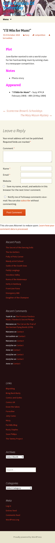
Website (7, 180)
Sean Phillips (11, 434)
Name (6, 168)
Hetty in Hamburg (13, 284)
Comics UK (10, 402)
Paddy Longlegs (13, 270)
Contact (20, 331)
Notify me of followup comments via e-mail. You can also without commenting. (25, 200)
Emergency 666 (12, 293)
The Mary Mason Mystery (36, 115)
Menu (6, 19)
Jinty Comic (11, 416)
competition (40, 35)
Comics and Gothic (14, 397)
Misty (8, 420)
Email (6, 174)
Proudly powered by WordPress (27, 537)
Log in (8, 506)
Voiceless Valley (13, 274)
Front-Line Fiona (13, 288)
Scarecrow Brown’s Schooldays (22, 111)
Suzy (27, 35)
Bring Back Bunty (13, 393)
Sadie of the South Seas (16, 265)
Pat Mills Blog (11, 425)
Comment (9, 148)
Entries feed (11, 510)
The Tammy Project (14, 438)
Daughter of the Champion (17, 297)
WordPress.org (12, 519)
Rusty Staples (12, 429)
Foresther (10, 411)
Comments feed (13, 515)
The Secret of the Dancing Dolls (19, 247)
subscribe (25, 200)
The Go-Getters (13, 252)
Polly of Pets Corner (14, 256)
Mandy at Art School (14, 261)
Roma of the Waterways (16, 279)
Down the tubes (13, 406)
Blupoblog (10, 388)
